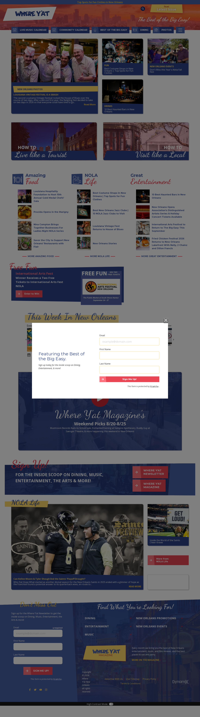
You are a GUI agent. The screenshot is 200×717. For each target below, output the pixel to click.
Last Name (104, 363)
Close (166, 321)
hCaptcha (154, 386)
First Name (105, 349)
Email (102, 335)
